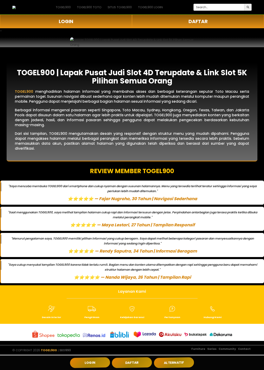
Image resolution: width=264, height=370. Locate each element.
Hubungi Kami (213, 317)
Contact (244, 349)
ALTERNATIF (173, 362)
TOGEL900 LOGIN (150, 7)
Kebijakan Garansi (132, 317)
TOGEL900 (63, 7)
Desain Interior (51, 317)
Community (227, 349)
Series (212, 349)
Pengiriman (91, 317)
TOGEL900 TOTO (89, 7)
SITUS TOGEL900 (120, 7)
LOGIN (66, 21)
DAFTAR (198, 21)
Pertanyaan (172, 317)
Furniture (198, 349)
